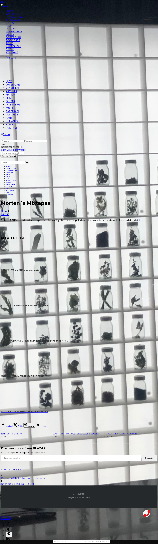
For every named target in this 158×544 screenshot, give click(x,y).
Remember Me (10, 146)
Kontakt (5, 518)
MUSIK (10, 34)
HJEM (9, 10)
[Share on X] (8, 530)
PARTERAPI (13, 37)
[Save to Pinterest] (9, 534)
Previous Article (10, 478)
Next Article (8, 484)
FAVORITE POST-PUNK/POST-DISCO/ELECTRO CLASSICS (75, 434)
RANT (9, 43)
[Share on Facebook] (8, 525)
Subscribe (149, 458)
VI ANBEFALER (15, 16)
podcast (16, 469)
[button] (146, 513)
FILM (9, 25)
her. (141, 220)
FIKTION (11, 22)
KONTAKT (12, 52)
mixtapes (6, 469)
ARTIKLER (12, 19)
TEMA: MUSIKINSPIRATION (12, 434)
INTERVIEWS (14, 31)
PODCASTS (13, 40)
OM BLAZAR (13, 13)
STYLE (10, 49)
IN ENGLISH (13, 46)
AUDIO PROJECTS (27, 484)
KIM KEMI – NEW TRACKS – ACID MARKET (121, 434)
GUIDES (11, 28)
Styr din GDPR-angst (33, 478)
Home (4, 211)
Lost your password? (13, 149)
